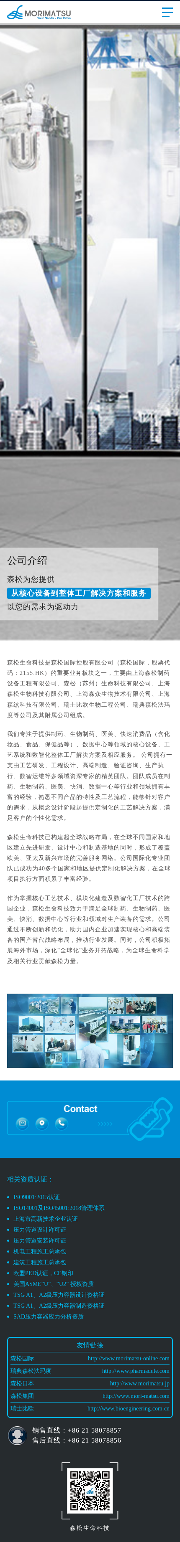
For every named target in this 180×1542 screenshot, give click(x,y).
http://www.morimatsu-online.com (90, 1358)
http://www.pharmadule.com (90, 1371)
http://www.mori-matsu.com (90, 1396)
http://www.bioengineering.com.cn (90, 1408)
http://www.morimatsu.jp (90, 1383)
